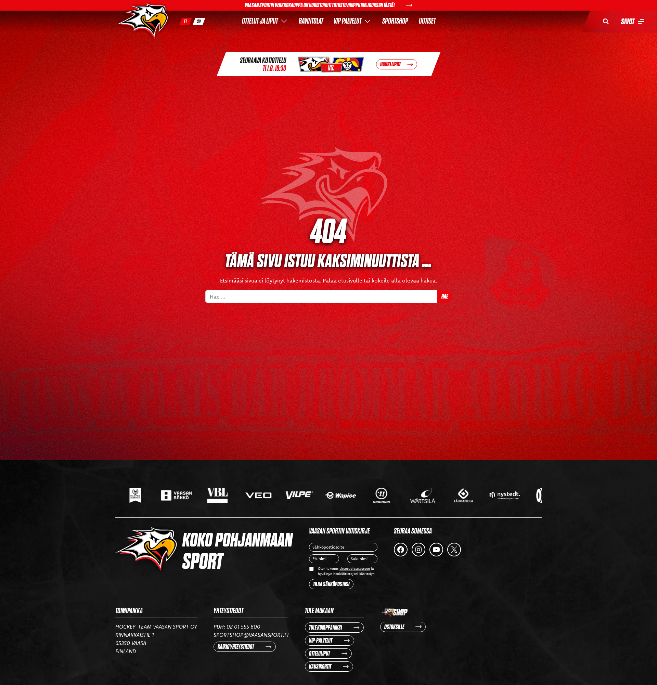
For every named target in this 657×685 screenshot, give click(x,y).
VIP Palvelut (347, 21)
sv (199, 21)
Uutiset (427, 21)
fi (185, 21)
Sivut (627, 21)
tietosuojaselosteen (354, 568)
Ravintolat (311, 21)
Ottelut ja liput (260, 21)
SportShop (395, 21)
